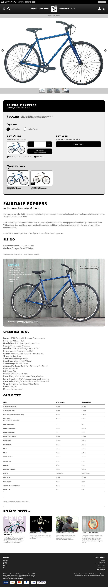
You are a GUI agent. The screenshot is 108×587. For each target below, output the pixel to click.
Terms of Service (101, 569)
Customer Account (100, 564)
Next (105, 50)
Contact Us (102, 562)
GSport (5, 566)
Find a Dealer (78, 144)
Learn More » (44, 117)
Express (58, 15)
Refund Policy (101, 566)
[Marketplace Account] (99, 8)
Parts (46, 9)
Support (102, 2)
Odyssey (5, 560)
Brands (34, 9)
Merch (72, 9)
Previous (2, 50)
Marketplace (99, 557)
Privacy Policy (101, 567)
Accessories (64, 9)
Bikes (41, 9)
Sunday (5, 562)
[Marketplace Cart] (104, 8)
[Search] (8, 8)
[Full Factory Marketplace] (2, 2)
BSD (4, 567)
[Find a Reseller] (4, 8)
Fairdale (50, 15)
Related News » (16, 511)
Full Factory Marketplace (79, 574)
